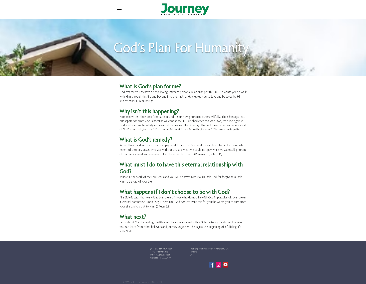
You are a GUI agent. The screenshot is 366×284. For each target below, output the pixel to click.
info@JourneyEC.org (159, 251)
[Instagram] (218, 265)
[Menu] (119, 9)
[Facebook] (211, 265)
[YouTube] (225, 265)
